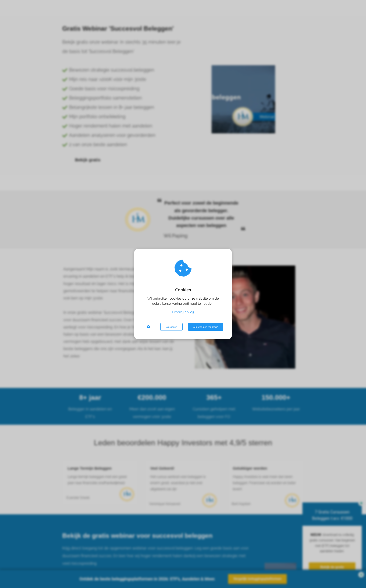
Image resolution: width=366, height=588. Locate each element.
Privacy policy (183, 312)
